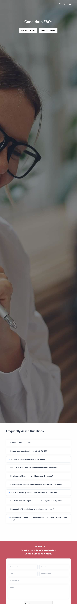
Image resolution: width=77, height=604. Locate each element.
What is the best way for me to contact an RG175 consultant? (33, 492)
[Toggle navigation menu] (70, 4)
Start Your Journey (48, 30)
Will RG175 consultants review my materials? (27, 459)
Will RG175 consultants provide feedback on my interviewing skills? (36, 501)
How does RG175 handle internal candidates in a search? (32, 509)
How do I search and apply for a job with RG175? (28, 451)
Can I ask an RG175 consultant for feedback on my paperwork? (34, 468)
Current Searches (28, 30)
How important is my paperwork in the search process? (31, 476)
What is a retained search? (20, 443)
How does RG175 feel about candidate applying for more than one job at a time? (38, 518)
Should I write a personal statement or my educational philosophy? (36, 484)
